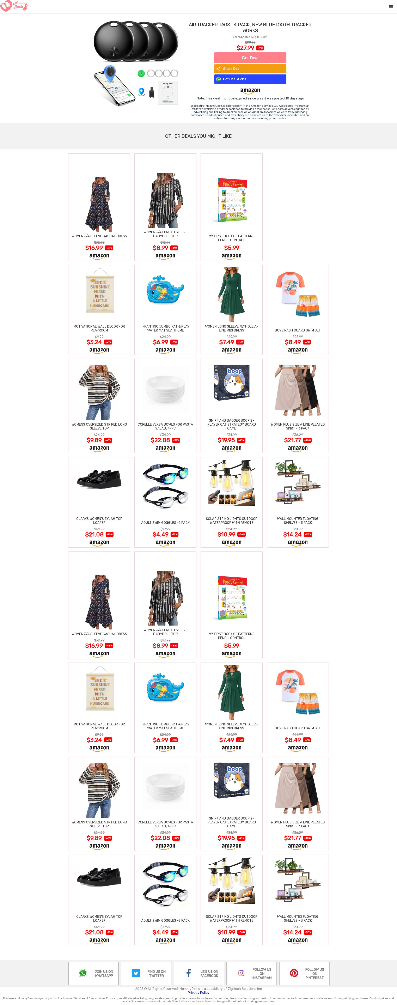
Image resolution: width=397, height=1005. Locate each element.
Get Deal (250, 57)
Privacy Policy (198, 993)
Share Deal (228, 69)
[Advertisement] (298, 207)
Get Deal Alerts (234, 79)
